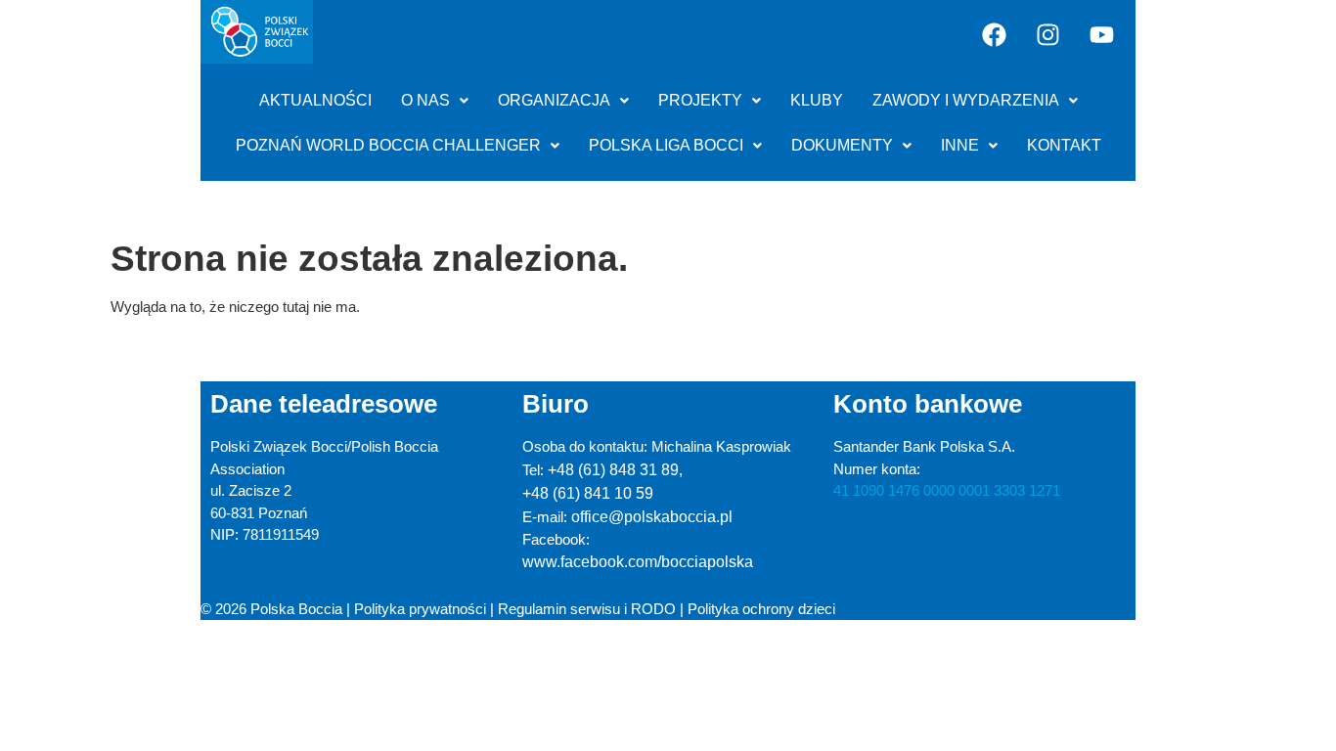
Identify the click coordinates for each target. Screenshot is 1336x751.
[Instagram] (1047, 34)
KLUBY (816, 100)
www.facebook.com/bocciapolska (637, 561)
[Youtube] (1101, 34)
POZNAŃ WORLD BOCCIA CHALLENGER (388, 145)
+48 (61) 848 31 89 (613, 470)
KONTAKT (1064, 145)
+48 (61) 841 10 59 (587, 493)
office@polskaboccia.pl (652, 516)
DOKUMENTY (842, 145)
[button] (434, 100)
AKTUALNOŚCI (315, 100)
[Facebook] (993, 34)
